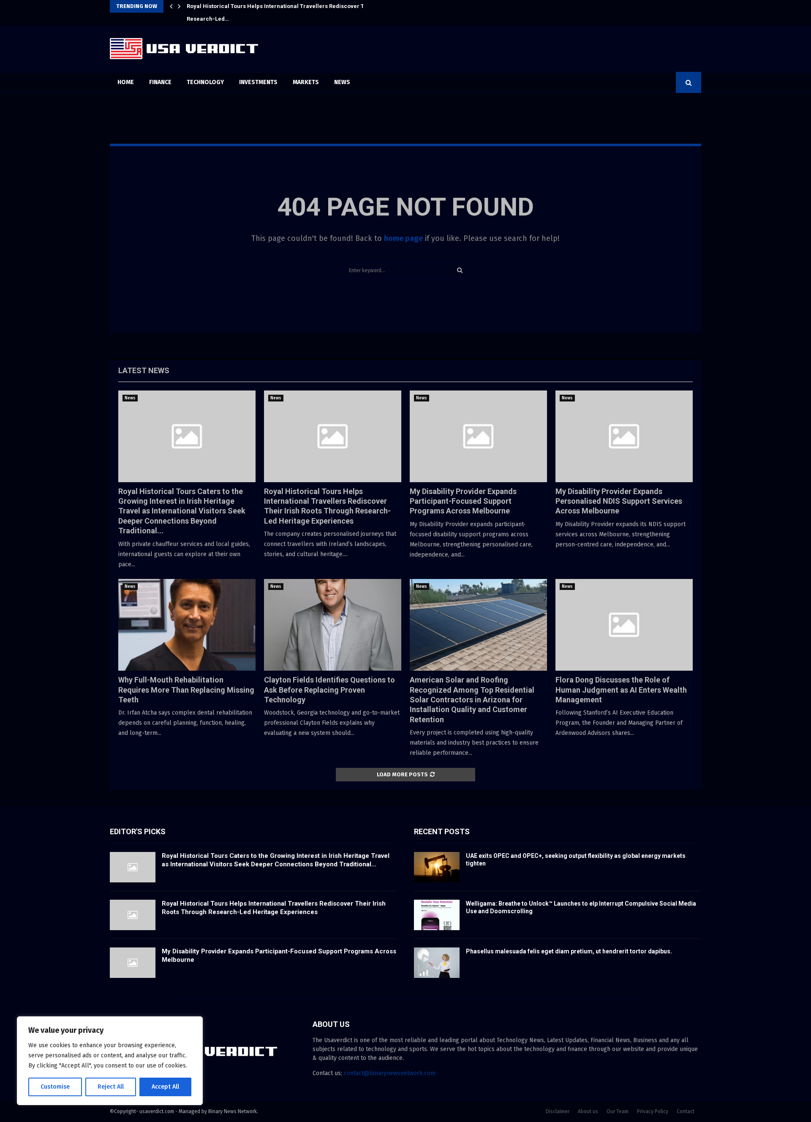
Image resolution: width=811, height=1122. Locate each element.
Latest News (143, 370)
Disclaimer (557, 1111)
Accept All (165, 1086)
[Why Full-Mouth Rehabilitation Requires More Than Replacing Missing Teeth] (187, 625)
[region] (110, 1060)
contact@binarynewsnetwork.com (389, 1073)
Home (125, 82)
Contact (685, 1111)
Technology (205, 82)
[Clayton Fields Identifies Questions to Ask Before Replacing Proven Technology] (332, 625)
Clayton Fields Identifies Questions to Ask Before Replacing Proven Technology (329, 689)
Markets (306, 82)
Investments (258, 82)
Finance (160, 82)
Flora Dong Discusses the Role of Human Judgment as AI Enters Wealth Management (621, 689)
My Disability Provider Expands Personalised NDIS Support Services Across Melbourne (618, 501)
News (342, 82)
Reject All (111, 1086)
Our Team (618, 1111)
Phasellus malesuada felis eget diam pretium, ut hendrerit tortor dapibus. (569, 951)
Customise (55, 1086)
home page (403, 238)
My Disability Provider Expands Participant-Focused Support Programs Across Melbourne (463, 501)
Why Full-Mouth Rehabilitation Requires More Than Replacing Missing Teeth (186, 689)
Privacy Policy (652, 1111)
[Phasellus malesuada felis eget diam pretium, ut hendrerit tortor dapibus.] (437, 962)
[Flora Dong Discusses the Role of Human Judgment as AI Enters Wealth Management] (624, 625)
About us (588, 1111)
